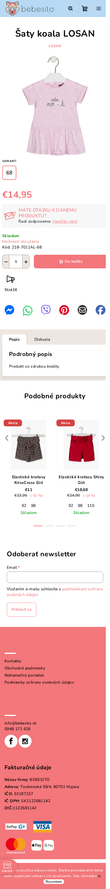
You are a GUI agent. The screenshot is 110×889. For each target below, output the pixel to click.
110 (90, 505)
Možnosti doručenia (20, 241)
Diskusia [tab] (42, 339)
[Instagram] (25, 741)
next (103, 438)
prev (6, 438)
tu (99, 876)
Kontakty (13, 661)
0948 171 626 (18, 729)
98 (33, 505)
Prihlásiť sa (22, 609)
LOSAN (55, 46)
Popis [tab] (14, 339)
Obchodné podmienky (25, 668)
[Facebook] (11, 741)
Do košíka (74, 261)
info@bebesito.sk (20, 723)
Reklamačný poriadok (24, 675)
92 (24, 505)
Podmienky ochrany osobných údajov (39, 682)
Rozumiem (54, 881)
